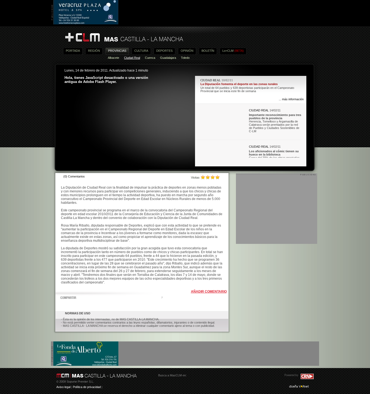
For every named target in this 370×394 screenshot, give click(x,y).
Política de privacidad (87, 387)
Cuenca (150, 57)
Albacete (113, 57)
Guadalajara (168, 57)
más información (293, 99)
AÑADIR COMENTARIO (209, 291)
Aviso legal (63, 387)
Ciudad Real (132, 57)
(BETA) (239, 50)
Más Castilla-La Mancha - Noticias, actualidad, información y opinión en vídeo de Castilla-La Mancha (123, 37)
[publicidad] (85, 23)
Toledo (185, 57)
